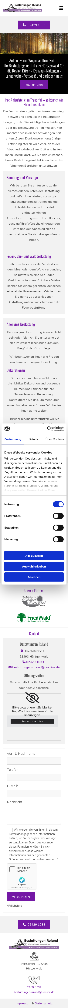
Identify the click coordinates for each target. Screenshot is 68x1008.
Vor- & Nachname (21, 753)
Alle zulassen (34, 555)
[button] (34, 25)
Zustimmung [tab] (12, 439)
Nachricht (14, 802)
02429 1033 (35, 662)
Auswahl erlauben (34, 566)
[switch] (58, 516)
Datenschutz (44, 1003)
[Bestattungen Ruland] (29, 8)
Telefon (13, 769)
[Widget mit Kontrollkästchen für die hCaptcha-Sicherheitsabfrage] (22, 876)
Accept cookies (32, 721)
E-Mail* (13, 786)
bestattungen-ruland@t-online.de (36, 667)
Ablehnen (34, 577)
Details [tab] (33, 439)
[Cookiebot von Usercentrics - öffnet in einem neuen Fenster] (48, 428)
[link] (32, 698)
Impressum (23, 1003)
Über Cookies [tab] (55, 439)
